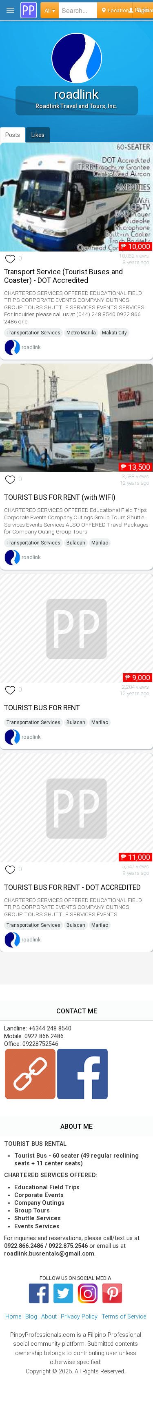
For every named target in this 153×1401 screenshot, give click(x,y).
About (49, 1316)
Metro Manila (81, 333)
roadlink (31, 347)
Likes (37, 135)
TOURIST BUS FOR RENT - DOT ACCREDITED (72, 887)
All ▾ (49, 10)
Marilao (99, 543)
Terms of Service (124, 1316)
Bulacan (76, 543)
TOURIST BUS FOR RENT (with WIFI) (59, 497)
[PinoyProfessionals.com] (28, 10)
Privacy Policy (79, 1316)
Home (13, 1316)
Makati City (114, 333)
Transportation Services (33, 333)
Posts (12, 135)
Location (117, 10)
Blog (31, 1316)
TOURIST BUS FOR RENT (42, 708)
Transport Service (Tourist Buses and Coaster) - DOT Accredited (63, 276)
